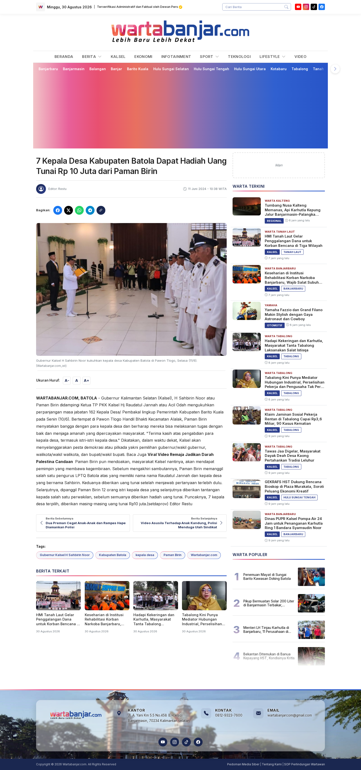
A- (67, 380)
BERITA (89, 56)
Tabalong (300, 69)
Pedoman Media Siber (243, 764)
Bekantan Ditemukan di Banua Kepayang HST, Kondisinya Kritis (269, 656)
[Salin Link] (101, 210)
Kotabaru (279, 69)
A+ (86, 380)
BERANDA (64, 56)
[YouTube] (298, 7)
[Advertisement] (183, 109)
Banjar (116, 69)
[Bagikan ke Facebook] (57, 210)
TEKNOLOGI (239, 56)
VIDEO (300, 56)
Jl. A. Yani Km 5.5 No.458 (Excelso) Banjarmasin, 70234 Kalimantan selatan (159, 718)
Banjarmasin (73, 69)
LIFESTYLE (270, 56)
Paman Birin (172, 555)
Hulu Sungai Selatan (171, 69)
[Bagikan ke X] (68, 210)
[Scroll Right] (335, 69)
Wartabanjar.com (204, 555)
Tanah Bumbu (325, 69)
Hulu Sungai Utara (250, 69)
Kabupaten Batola (112, 555)
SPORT (207, 56)
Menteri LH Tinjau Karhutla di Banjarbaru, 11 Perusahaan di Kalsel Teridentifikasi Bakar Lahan (266, 630)
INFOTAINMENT (176, 56)
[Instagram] (306, 7)
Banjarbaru (48, 69)
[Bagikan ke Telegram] (90, 210)
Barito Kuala (137, 69)
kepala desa (145, 555)
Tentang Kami (272, 764)
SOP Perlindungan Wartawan (304, 764)
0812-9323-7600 (228, 715)
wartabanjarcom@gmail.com (289, 715)
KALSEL (118, 56)
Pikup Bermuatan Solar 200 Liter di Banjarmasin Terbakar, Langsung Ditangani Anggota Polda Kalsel (268, 603)
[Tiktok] (314, 7)
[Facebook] (322, 7)
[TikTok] (186, 742)
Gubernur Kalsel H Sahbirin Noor (65, 555)
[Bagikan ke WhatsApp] (79, 210)
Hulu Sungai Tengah (211, 69)
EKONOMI (143, 56)
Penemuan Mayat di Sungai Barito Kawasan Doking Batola (267, 577)
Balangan (97, 69)
